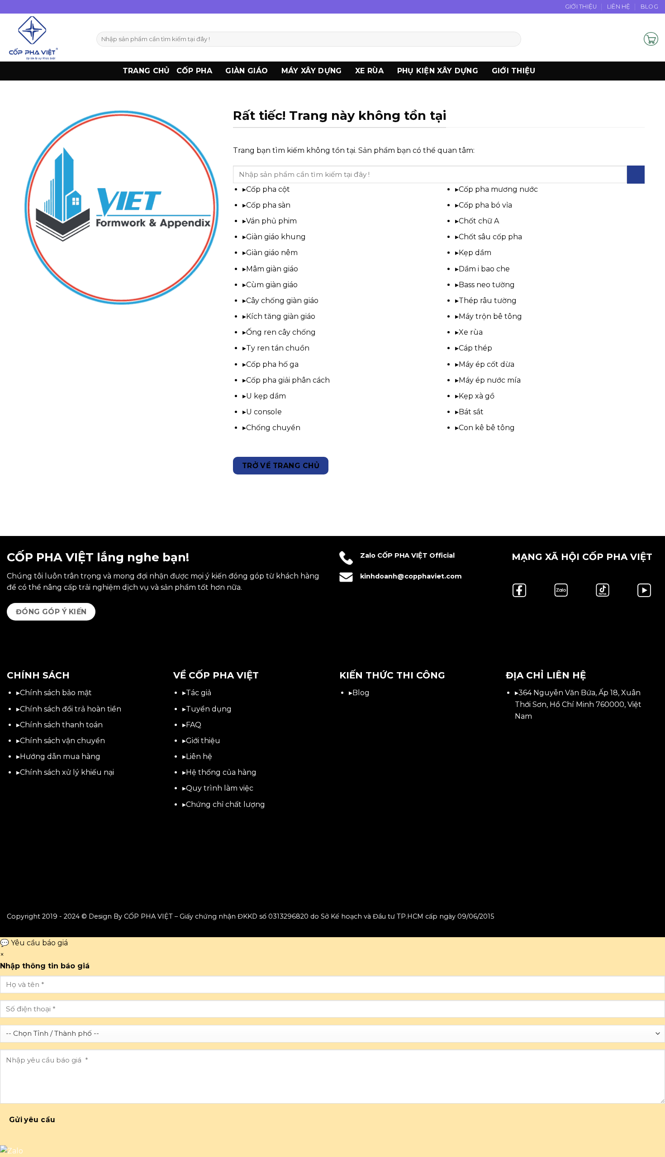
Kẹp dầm (475, 252)
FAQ (193, 725)
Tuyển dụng (209, 709)
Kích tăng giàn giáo (280, 316)
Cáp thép (475, 348)
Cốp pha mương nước (498, 189)
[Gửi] (512, 39)
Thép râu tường (488, 300)
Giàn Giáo (246, 70)
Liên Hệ (619, 6)
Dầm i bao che (484, 269)
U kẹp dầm (266, 396)
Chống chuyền (273, 427)
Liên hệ (199, 756)
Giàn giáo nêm (272, 252)
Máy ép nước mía (490, 380)
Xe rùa (471, 332)
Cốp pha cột (268, 189)
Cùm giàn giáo (272, 284)
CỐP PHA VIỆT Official (416, 555)
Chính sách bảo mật (56, 692)
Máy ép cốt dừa (486, 364)
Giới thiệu (514, 70)
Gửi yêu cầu (32, 1119)
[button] (632, 39)
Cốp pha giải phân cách (288, 380)
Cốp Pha (194, 70)
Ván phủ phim (271, 221)
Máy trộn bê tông (490, 316)
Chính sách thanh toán (61, 725)
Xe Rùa (369, 70)
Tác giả (198, 692)
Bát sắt (471, 412)
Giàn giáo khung (276, 236)
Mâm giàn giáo (272, 269)
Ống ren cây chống (281, 332)
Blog (649, 6)
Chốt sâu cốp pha (490, 236)
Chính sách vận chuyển (62, 740)
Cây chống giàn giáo (282, 300)
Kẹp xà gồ (476, 396)
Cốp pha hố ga (272, 364)
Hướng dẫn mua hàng (60, 756)
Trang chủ (146, 70)
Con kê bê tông (487, 427)
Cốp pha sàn (268, 205)
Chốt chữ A (479, 221)
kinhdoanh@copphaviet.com (411, 576)
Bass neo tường (487, 284)
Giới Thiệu (581, 6)
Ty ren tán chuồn (277, 348)
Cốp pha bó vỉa (485, 205)
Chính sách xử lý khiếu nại (67, 772)
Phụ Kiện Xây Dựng (437, 70)
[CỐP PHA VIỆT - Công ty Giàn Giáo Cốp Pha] (45, 38)
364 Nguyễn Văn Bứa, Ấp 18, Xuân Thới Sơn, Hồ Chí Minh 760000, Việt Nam (578, 704)
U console (264, 412)
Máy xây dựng (311, 70)
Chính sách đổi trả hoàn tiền (70, 709)
